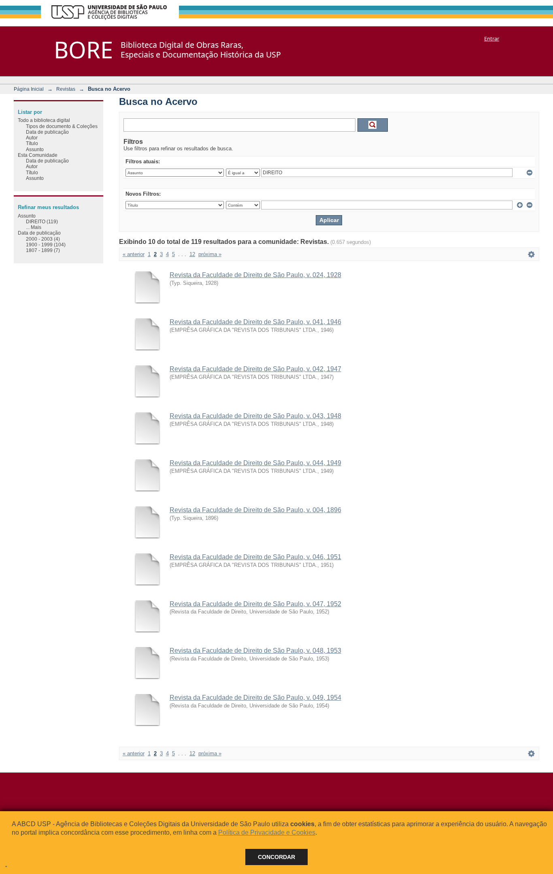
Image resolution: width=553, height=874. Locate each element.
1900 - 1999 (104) (46, 244)
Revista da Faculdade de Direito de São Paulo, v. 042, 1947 (255, 368)
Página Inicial (29, 89)
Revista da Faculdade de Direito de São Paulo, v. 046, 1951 (255, 556)
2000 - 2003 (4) (43, 238)
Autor (32, 137)
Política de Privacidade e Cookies (266, 832)
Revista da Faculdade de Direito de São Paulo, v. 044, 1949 (255, 462)
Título (32, 143)
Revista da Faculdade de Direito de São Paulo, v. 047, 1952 (255, 603)
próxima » (209, 254)
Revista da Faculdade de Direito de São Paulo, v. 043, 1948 (255, 415)
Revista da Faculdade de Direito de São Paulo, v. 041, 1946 (255, 321)
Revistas (65, 89)
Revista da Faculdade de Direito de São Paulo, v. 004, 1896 (255, 509)
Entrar (491, 38)
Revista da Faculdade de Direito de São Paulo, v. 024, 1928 (255, 274)
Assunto (35, 149)
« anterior (134, 254)
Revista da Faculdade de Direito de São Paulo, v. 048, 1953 (255, 650)
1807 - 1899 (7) (43, 250)
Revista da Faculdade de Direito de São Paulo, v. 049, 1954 (255, 697)
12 (192, 254)
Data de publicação (47, 132)
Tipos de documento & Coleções (62, 126)
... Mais (33, 227)
